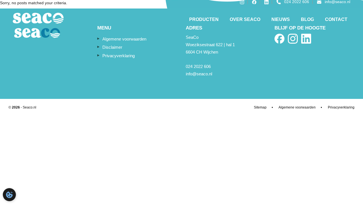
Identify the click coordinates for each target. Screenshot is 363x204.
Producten (204, 19)
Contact (336, 19)
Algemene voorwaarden (124, 39)
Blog (307, 19)
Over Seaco (245, 19)
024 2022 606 (198, 66)
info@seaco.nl (199, 73)
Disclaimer (112, 47)
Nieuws (280, 19)
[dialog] (9, 194)
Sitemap (260, 107)
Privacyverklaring (118, 55)
